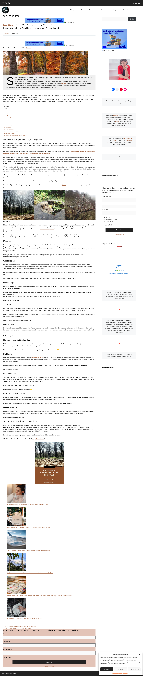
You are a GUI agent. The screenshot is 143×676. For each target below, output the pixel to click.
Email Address (7, 649)
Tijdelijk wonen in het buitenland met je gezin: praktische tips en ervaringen (29, 550)
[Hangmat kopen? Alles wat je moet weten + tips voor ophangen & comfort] (16, 516)
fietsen (64, 185)
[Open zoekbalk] (138, 10)
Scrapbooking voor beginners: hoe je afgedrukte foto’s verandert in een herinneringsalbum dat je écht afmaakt (39, 595)
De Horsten (8, 127)
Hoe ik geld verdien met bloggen (108, 10)
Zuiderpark (8, 121)
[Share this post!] (4, 16)
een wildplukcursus (37, 357)
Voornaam (6, 634)
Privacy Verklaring (123, 673)
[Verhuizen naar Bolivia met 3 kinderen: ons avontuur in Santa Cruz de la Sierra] (16, 562)
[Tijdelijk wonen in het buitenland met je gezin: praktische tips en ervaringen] (16, 539)
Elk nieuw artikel (108, 221)
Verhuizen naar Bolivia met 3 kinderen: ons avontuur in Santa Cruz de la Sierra (30, 573)
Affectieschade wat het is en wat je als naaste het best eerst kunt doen (27, 504)
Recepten (92, 10)
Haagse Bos (8, 123)
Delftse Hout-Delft (10, 133)
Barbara (6, 33)
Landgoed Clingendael (47, 229)
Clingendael (8, 113)
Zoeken (132, 19)
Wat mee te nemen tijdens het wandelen (16, 135)
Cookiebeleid (116, 673)
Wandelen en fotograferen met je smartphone (17, 111)
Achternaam (6, 641)
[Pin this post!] (13, 16)
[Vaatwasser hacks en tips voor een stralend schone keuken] (16, 608)
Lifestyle (72, 10)
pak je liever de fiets (38, 439)
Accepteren (107, 669)
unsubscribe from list (49, 666)
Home (65, 10)
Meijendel (8, 115)
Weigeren (120, 669)
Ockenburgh (8, 119)
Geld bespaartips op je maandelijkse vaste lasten (18, 628)
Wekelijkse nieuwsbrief (110, 219)
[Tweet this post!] (7, 16)
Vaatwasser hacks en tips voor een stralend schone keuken (24, 618)
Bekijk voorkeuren (134, 669)
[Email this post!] (18, 16)
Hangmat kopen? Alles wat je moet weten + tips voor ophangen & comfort (28, 527)
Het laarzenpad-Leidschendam (13, 125)
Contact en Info (127, 10)
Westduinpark (9, 117)
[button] (140, 654)
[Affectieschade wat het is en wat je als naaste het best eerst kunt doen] (16, 494)
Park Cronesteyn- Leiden (12, 131)
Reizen (83, 10)
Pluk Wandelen (10, 129)
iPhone (63, 83)
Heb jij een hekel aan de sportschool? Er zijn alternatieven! (20, 626)
